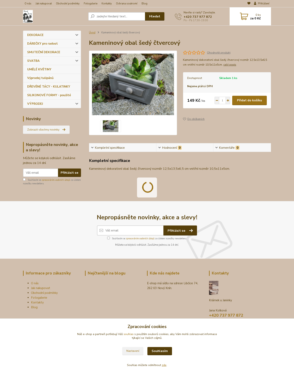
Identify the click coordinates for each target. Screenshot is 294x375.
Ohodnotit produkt (218, 53)
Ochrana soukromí (126, 3)
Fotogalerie (90, 3)
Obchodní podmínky (68, 3)
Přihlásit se (69, 173)
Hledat (154, 16)
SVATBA (33, 61)
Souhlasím (160, 351)
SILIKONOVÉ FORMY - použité (49, 95)
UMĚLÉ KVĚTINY (39, 69)
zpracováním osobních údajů (56, 180)
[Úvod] (54, 16)
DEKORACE (35, 35)
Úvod (92, 32)
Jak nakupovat (44, 3)
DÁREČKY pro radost (42, 44)
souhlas (129, 334)
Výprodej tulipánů (40, 78)
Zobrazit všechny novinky (43, 130)
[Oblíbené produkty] (249, 3)
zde (164, 365)
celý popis (229, 65)
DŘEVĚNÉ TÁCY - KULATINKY (48, 87)
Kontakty (107, 3)
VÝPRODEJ (35, 104)
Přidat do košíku (249, 100)
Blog (144, 3)
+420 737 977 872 (198, 17)
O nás (28, 3)
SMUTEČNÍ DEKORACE (43, 52)
